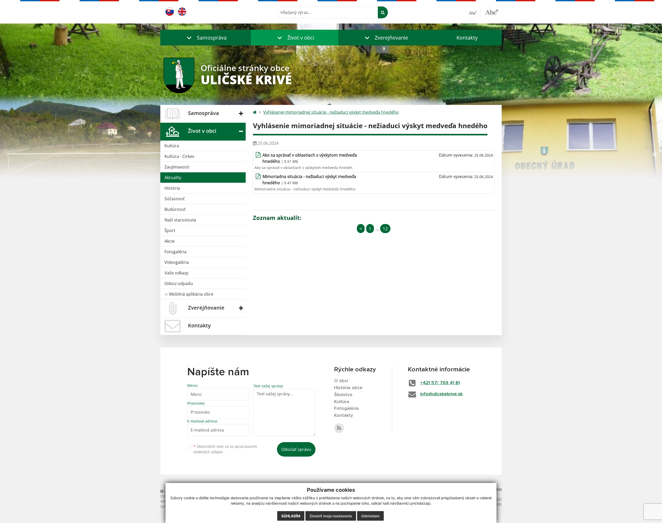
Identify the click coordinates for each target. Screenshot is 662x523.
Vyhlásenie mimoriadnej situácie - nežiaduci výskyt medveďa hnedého (331, 112)
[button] (205, 37)
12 (385, 229)
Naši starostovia (180, 220)
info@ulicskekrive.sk (441, 394)
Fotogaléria (175, 252)
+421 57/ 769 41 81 (440, 383)
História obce (348, 388)
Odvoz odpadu (178, 283)
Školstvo (343, 395)
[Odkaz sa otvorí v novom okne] (339, 428)
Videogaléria (176, 262)
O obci (341, 381)
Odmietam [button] (370, 516)
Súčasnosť (174, 199)
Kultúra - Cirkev (179, 156)
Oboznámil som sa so (225, 449)
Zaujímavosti (176, 167)
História (172, 188)
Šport (169, 230)
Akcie (169, 241)
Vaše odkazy (176, 273)
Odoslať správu (296, 449)
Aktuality (172, 177)
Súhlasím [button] (290, 516)
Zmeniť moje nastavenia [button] (331, 516)
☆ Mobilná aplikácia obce (188, 294)
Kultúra (171, 146)
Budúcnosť (175, 209)
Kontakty (467, 37)
